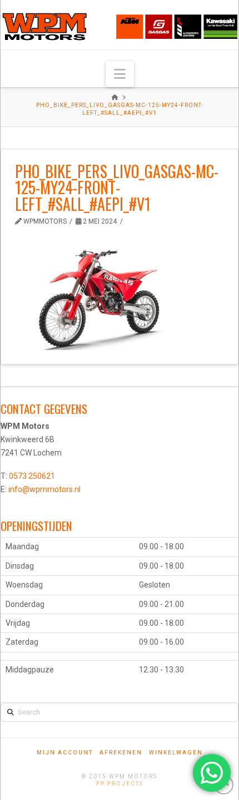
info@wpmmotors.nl (44, 489)
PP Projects (119, 784)
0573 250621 (32, 476)
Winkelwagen (176, 753)
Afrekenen (120, 753)
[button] (120, 74)
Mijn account (65, 753)
